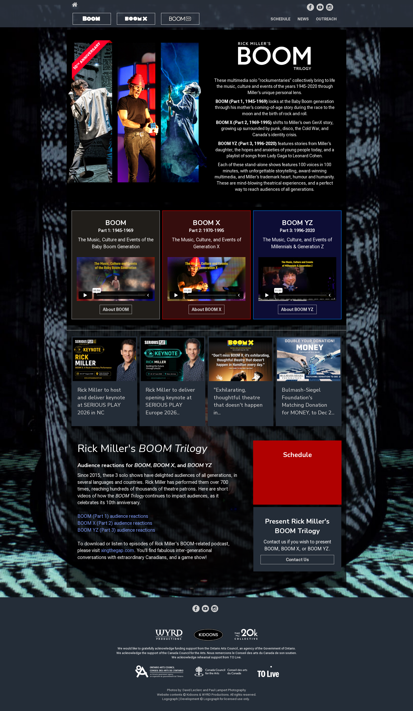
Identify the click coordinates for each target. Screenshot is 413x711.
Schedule (280, 19)
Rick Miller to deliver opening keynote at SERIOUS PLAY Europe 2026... (170, 401)
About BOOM (116, 309)
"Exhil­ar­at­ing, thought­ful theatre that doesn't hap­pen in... (238, 401)
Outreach (326, 19)
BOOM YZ (174, 17)
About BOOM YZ (297, 309)
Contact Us (297, 559)
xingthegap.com (117, 550)
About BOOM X (206, 309)
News (303, 19)
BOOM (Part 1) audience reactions (112, 516)
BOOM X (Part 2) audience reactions (114, 523)
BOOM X (128, 16)
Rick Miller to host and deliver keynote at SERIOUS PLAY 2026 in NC (101, 401)
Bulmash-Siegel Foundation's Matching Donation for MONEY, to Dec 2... (308, 401)
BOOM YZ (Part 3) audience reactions (116, 530)
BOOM (82, 16)
